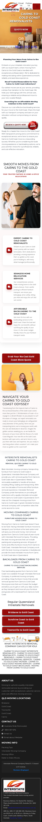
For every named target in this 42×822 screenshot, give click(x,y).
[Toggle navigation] (37, 6)
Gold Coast (6, 706)
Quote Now (21, 29)
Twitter (19, 818)
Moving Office (8, 754)
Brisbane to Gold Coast (21, 612)
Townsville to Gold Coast (21, 629)
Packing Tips (7, 747)
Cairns (4, 717)
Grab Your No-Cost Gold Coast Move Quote (21, 358)
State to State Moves (11, 758)
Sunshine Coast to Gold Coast (21, 621)
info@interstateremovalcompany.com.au (22, 808)
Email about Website (13, 737)
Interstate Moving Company (14, 751)
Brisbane (5, 703)
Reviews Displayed (21, 770)
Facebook (13, 818)
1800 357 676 (13, 12)
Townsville (6, 710)
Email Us (8, 734)
